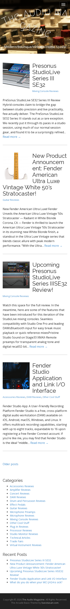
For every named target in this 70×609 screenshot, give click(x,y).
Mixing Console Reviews (45, 91)
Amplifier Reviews (20, 489)
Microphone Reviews (22, 515)
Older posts (10, 464)
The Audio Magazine (33, 599)
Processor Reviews (21, 530)
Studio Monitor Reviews (24, 534)
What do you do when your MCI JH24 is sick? (36, 582)
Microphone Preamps (22, 512)
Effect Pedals (17, 504)
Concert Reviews (19, 493)
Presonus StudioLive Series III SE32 (46, 75)
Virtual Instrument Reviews (25, 545)
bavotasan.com (50, 602)
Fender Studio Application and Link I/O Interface (48, 378)
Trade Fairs (16, 541)
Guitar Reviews (11, 199)
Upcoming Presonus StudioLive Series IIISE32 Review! (49, 277)
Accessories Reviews (14, 397)
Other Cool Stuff (51, 397)
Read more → (12, 137)
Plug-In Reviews (19, 526)
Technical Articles (20, 537)
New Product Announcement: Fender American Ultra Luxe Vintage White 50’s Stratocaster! (35, 174)
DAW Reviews (34, 397)
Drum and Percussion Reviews (27, 501)
